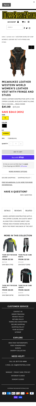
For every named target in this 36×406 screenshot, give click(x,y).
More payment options (18, 171)
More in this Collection (18, 235)
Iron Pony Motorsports (18, 343)
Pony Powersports (18, 345)
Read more (20, 104)
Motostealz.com (23, 388)
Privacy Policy (18, 317)
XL (5, 118)
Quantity (5, 143)
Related (28, 211)
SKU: (3, 138)
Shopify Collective (18, 351)
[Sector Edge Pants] (10, 275)
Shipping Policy (24, 178)
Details (7, 211)
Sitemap (18, 332)
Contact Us (18, 311)
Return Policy (18, 319)
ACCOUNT (12, 22)
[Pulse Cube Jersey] (26, 275)
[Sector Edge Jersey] (10, 245)
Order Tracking (18, 314)
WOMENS (6, 133)
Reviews (18, 211)
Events (18, 348)
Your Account (18, 329)
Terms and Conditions (18, 322)
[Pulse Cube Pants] (26, 245)
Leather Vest (10, 37)
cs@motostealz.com (22, 365)
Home (3, 37)
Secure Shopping (9, 178)
